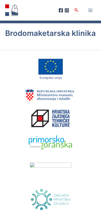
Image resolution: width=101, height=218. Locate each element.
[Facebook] (61, 10)
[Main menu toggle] (90, 10)
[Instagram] (66, 10)
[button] (76, 10)
